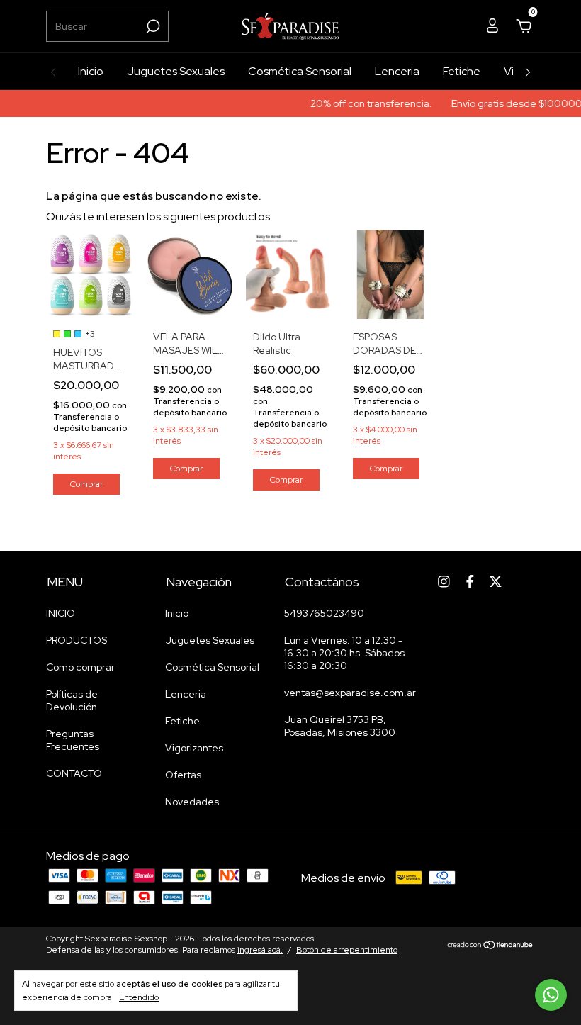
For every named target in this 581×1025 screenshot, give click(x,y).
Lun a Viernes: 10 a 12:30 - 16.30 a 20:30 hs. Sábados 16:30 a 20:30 (344, 653)
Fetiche (461, 71)
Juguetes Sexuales (176, 71)
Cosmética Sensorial (299, 71)
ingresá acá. (260, 950)
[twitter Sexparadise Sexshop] (495, 581)
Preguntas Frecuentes (72, 740)
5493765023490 (324, 613)
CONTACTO (74, 773)
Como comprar (80, 667)
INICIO (60, 613)
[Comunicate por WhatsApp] (551, 995)
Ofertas (183, 774)
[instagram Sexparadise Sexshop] (444, 581)
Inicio (90, 71)
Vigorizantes (194, 747)
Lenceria (397, 71)
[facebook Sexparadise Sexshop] (470, 581)
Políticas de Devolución (72, 700)
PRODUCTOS (76, 640)
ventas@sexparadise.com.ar (350, 692)
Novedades (192, 801)
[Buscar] (152, 26)
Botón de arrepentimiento (346, 950)
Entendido (139, 997)
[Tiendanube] (490, 946)
